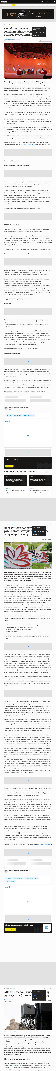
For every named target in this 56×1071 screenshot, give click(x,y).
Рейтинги (18, 5)
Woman (46, 5)
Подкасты (32, 5)
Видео (38, 5)
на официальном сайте (27, 144)
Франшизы (25, 5)
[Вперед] (54, 365)
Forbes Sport (7, 453)
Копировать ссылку (46, 40)
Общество (32, 453)
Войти (42, 1)
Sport (51, 5)
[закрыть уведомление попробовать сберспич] (45, 29)
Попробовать (36, 35)
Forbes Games (9, 5)
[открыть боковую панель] (47, 2)
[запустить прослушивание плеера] (45, 25)
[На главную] (4, 1)
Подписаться (9, 431)
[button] (54, 2)
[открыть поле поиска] (51, 2)
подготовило (14, 1030)
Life (42, 5)
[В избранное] (25, 453)
